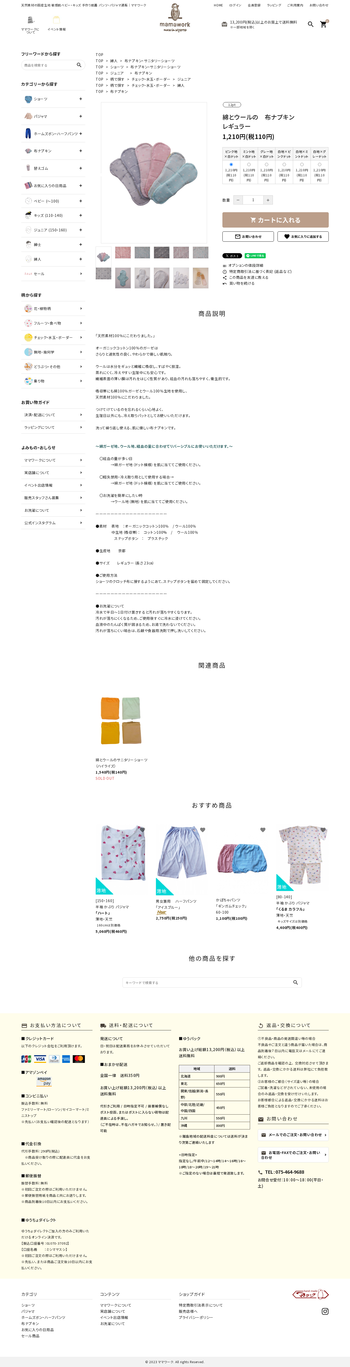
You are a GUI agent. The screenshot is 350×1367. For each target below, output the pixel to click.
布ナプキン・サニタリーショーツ (150, 60)
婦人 (114, 60)
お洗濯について (36, 510)
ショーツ (117, 66)
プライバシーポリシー (196, 1317)
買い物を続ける (238, 283)
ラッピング (274, 5)
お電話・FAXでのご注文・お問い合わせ (290, 1155)
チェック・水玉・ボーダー (150, 79)
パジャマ (28, 1311)
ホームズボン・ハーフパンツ (43, 1317)
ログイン (235, 5)
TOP (100, 54)
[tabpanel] (154, 172)
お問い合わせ (319, 5)
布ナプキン (143, 73)
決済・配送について (39, 414)
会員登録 (254, 5)
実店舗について (37, 472)
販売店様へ (188, 1311)
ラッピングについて (39, 427)
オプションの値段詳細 (242, 265)
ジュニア (119, 73)
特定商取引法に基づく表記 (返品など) (257, 271)
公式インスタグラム (39, 522)
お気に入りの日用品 (37, 1329)
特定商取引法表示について (201, 1305)
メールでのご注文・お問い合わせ (291, 1134)
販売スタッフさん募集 (41, 497)
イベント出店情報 (38, 485)
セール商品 (30, 1335)
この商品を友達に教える (245, 277)
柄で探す (117, 79)
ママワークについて (40, 460)
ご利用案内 (295, 5)
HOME (218, 5)
